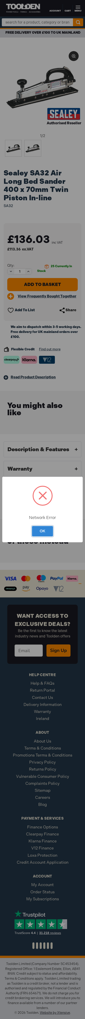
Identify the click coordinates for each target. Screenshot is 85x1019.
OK (42, 531)
